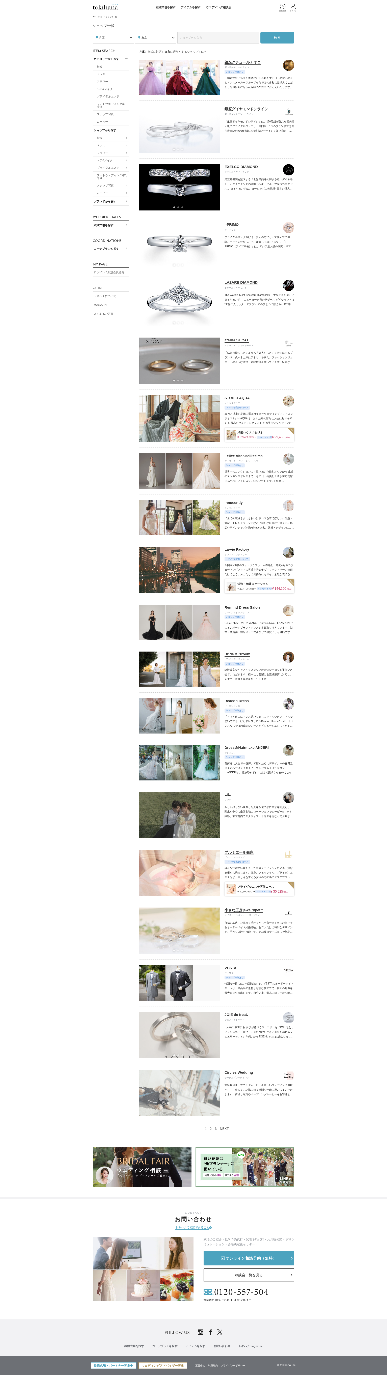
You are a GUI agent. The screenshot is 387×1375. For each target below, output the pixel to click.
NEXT (224, 1128)
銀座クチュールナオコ (243, 62)
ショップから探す (105, 130)
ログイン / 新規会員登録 (109, 272)
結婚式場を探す (166, 7)
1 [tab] (175, 151)
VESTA (230, 968)
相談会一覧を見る (249, 1275)
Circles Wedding (239, 1072)
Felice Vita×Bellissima (244, 456)
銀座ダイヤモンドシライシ (246, 109)
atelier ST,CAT (237, 340)
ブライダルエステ (108, 96)
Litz (228, 795)
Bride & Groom (237, 654)
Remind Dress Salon (242, 607)
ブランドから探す (105, 201)
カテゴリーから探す (106, 58)
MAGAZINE (101, 305)
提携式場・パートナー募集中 (113, 1365)
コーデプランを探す (106, 248)
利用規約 (213, 1365)
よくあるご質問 (103, 313)
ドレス (101, 74)
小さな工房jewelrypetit (244, 910)
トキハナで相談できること (192, 1227)
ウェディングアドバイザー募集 (163, 1365)
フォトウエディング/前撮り (111, 105)
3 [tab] (183, 151)
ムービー (102, 121)
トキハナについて (105, 296)
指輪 (99, 66)
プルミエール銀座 (239, 852)
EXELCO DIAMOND (241, 167)
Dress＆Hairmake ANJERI (247, 748)
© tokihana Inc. (286, 1365)
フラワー (102, 81)
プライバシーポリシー (233, 1365)
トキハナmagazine (250, 1346)
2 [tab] (179, 151)
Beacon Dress (237, 701)
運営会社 (200, 1365)
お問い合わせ (221, 1346)
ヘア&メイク (105, 89)
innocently (234, 503)
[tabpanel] (179, 1093)
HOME (99, 17)
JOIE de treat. (236, 1015)
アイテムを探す (191, 7)
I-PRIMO (232, 225)
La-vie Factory (237, 549)
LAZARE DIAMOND (241, 282)
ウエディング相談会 (218, 7)
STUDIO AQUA (237, 398)
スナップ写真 (105, 114)
